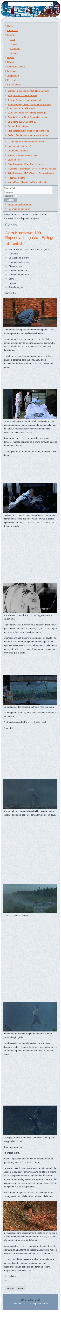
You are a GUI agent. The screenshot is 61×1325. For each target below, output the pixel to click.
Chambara (15, 48)
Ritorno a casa (15, 266)
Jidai (12, 39)
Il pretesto (13, 253)
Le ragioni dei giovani (19, 258)
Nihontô (10, 62)
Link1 (23, 1300)
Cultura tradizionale (16, 66)
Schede (14, 53)
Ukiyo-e (10, 57)
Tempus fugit (13, 75)
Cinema (10, 35)
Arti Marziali (12, 30)
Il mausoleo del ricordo (19, 262)
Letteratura (12, 71)
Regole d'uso (13, 80)
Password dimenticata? (19, 209)
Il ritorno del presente (19, 274)
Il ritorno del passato (18, 270)
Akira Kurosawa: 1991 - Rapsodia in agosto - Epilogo (29, 235)
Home (10, 26)
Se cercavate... (14, 85)
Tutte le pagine (16, 287)
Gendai (13, 44)
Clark (11, 279)
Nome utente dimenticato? (20, 204)
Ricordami (8, 196)
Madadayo (14, 1246)
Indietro (12, 1276)
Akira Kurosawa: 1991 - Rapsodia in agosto (29, 249)
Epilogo (12, 283)
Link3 (37, 1300)
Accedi (10, 200)
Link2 (30, 1300)
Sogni (6, 1172)
